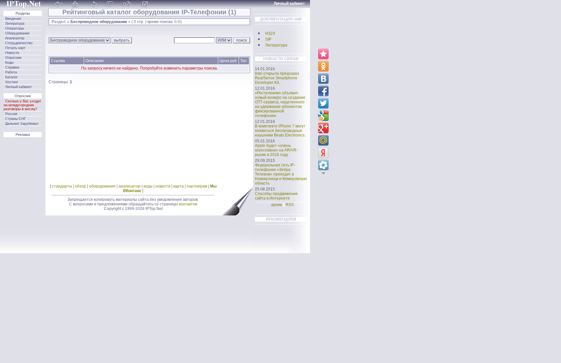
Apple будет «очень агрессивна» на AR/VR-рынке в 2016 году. (276, 150)
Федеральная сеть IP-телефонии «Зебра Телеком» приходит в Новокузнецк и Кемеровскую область (281, 174)
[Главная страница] (24, 3)
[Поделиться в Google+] (323, 128)
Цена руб (228, 60)
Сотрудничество (18, 43)
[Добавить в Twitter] (323, 103)
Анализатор (14, 38)
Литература (14, 23)
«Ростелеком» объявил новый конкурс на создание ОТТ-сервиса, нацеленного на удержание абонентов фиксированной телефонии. (280, 104)
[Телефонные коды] (127, 3)
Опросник (13, 57)
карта (178, 186)
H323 (270, 33)
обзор (80, 186)
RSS (290, 204)
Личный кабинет (18, 87)
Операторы (14, 28)
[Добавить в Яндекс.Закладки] (323, 153)
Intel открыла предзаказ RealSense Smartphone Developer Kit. (277, 78)
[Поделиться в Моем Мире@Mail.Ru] (323, 140)
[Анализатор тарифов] (145, 3)
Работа (11, 72)
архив (276, 204)
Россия (11, 114)
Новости (12, 53)
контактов (188, 204)
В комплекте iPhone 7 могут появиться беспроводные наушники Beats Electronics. (280, 130)
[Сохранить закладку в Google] (323, 115)
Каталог (11, 77)
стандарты (62, 186)
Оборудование (17, 33)
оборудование (102, 186)
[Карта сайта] (110, 3)
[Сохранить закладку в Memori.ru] (323, 54)
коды (148, 186)
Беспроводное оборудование (98, 21)
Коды (9, 62)
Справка (12, 67)
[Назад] (58, 3)
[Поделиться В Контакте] (323, 78)
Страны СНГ (15, 119)
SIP (268, 39)
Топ (243, 60)
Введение (13, 18)
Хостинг (11, 82)
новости (163, 186)
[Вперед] (92, 3)
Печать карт (15, 48)
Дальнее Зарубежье (21, 123)
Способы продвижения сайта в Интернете (276, 196)
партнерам (197, 186)
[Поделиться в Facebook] (323, 91)
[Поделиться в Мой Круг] (323, 165)
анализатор (129, 186)
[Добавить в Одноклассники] (323, 66)
